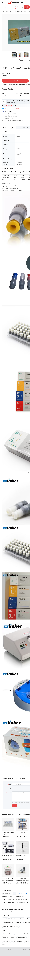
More (3, 944)
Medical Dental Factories (8, 937)
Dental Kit (5, 919)
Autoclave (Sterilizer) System (8, 899)
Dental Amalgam (18, 941)
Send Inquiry (15, 81)
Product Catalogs (23, 893)
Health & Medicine (9, 11)
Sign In (4, 120)
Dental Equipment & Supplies (21, 11)
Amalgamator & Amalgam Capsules (9, 902)
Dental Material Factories (23, 934)
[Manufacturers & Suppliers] (15, 2)
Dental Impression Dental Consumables (12, 922)
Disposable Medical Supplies (17, 919)
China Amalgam (6, 941)
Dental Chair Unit (20, 896)
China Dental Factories (8, 934)
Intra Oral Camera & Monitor (22, 902)
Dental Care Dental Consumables (10, 926)
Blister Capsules (21, 937)
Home (3, 11)
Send (15, 806)
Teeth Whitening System (21, 899)
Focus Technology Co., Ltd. (19, 949)
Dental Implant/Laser (7, 896)
